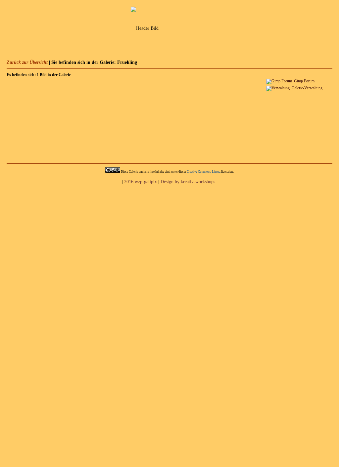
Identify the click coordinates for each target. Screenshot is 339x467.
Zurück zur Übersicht (27, 62)
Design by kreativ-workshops (188, 181)
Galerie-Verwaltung (307, 88)
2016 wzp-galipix (140, 181)
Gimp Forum (304, 81)
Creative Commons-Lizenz (203, 171)
